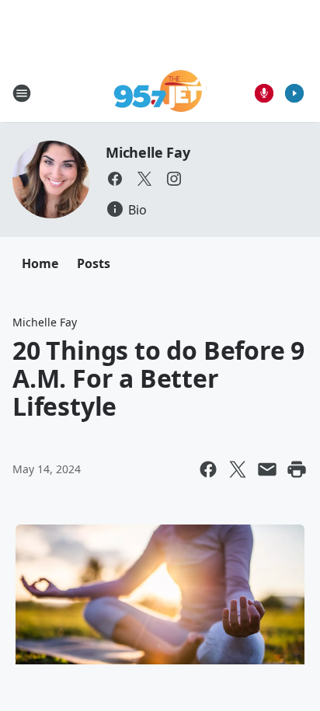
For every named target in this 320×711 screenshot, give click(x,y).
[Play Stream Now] (294, 93)
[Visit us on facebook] (115, 178)
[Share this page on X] (238, 469)
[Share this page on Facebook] (208, 469)
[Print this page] (297, 469)
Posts (93, 263)
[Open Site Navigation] (21, 93)
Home (40, 263)
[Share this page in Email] (267, 469)
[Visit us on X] (144, 178)
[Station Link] (160, 93)
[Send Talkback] (264, 93)
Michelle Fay (148, 152)
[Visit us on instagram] (174, 178)
